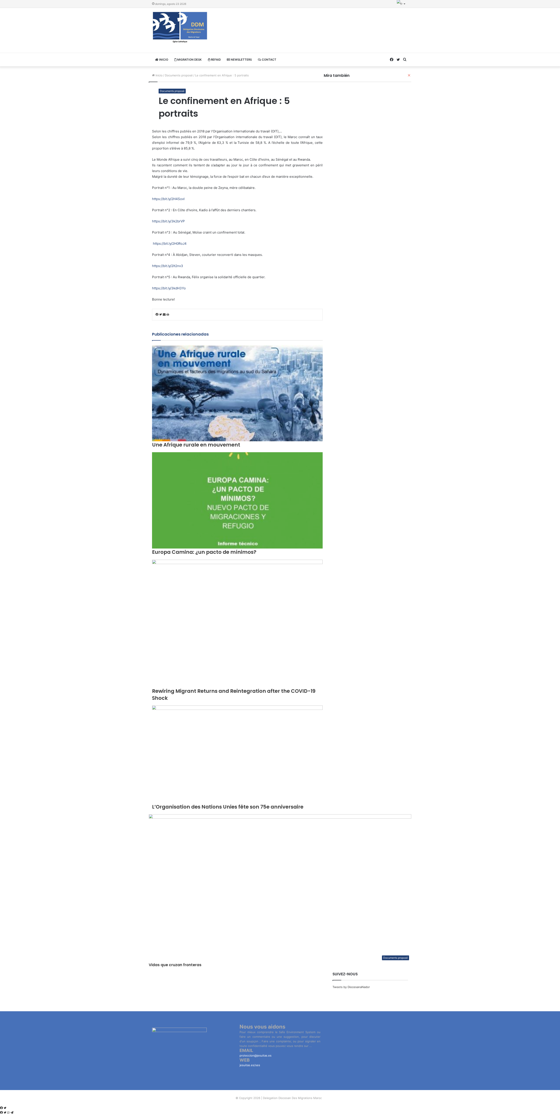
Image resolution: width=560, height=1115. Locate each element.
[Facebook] (2, 1108)
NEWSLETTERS (241, 59)
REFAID (215, 59)
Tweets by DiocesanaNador (351, 987)
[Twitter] (5, 1108)
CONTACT (268, 59)
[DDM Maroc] (180, 27)
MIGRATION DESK (189, 59)
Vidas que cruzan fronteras (175, 964)
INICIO (163, 59)
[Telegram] (11, 1112)
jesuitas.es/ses (250, 1065)
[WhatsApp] (8, 1112)
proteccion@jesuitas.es (255, 1055)
